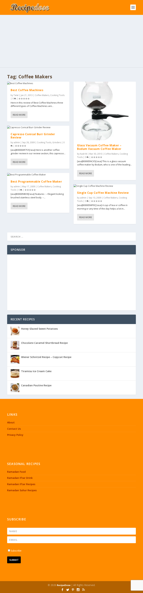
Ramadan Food (16, 471)
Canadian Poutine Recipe (36, 385)
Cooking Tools (57, 95)
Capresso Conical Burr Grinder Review (33, 135)
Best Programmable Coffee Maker (36, 181)
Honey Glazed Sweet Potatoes (39, 328)
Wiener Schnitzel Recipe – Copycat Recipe (46, 357)
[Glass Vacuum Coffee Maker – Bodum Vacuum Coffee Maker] (105, 111)
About (11, 422)
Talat (16, 95)
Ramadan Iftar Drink (20, 478)
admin (17, 142)
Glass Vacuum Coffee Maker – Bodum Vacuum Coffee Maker (99, 147)
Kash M (83, 153)
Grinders (56, 142)
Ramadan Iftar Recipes (21, 484)
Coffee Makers (42, 95)
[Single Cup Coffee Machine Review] (105, 186)
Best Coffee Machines (27, 90)
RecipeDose (63, 585)
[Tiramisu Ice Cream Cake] (15, 373)
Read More (19, 114)
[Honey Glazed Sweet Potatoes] (15, 331)
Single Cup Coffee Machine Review (103, 193)
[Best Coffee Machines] (38, 83)
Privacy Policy (15, 434)
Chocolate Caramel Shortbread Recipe (44, 343)
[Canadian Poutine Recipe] (15, 387)
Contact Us (14, 428)
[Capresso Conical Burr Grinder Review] (38, 127)
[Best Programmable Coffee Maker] (38, 174)
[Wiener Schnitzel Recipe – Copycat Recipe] (15, 359)
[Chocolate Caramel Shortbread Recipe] (15, 345)
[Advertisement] (71, 41)
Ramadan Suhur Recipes (22, 490)
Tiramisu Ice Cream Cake (36, 371)
